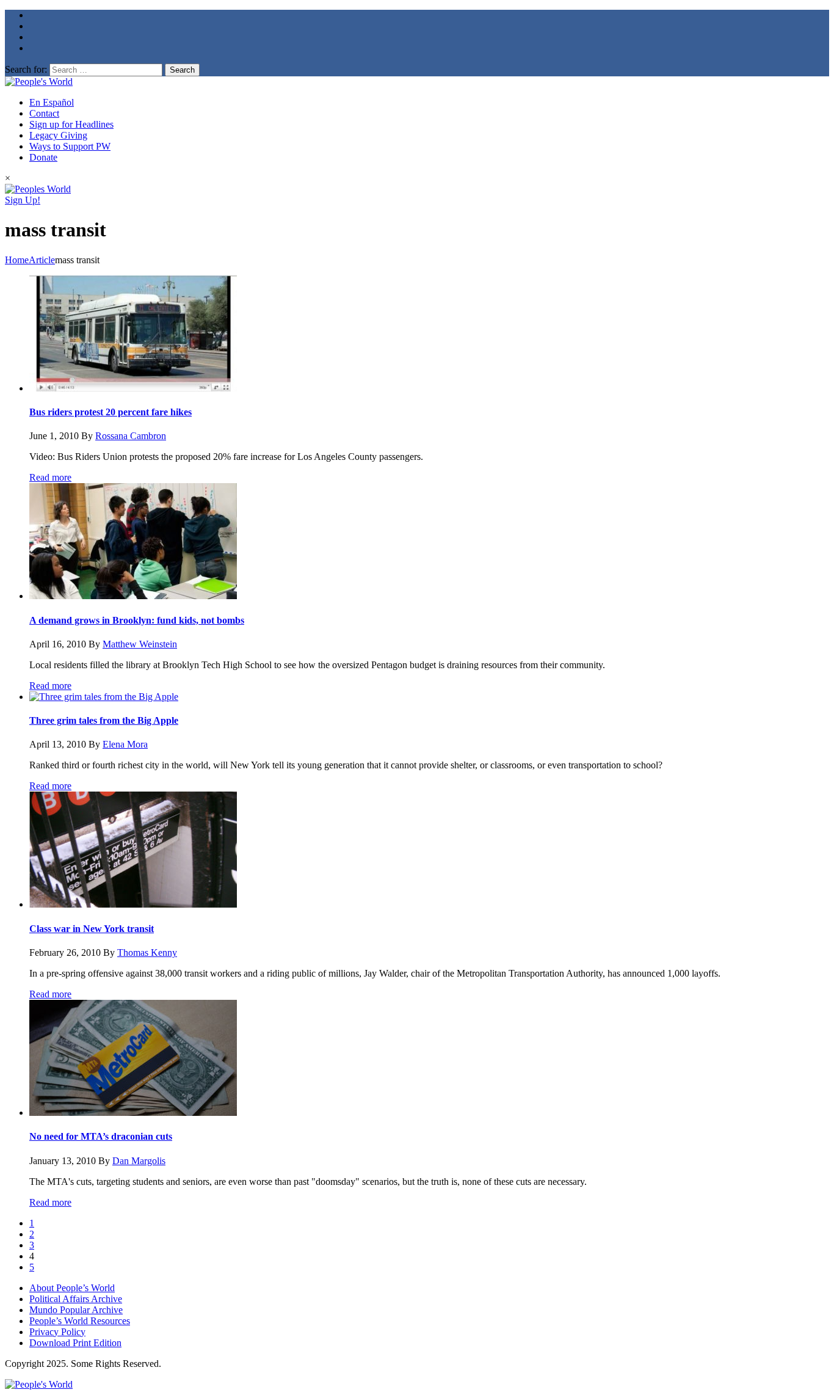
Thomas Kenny (147, 952)
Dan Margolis (138, 1161)
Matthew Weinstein (140, 644)
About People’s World (72, 1288)
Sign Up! (22, 200)
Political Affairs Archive (75, 1299)
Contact (44, 113)
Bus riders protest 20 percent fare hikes (110, 412)
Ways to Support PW (70, 146)
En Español (51, 102)
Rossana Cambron (130, 436)
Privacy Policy (57, 1332)
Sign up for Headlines (71, 124)
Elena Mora (125, 744)
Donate (43, 157)
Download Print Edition (75, 1343)
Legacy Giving (58, 135)
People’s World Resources (79, 1321)
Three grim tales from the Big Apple (103, 720)
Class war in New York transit (91, 928)
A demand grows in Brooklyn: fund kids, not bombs (136, 620)
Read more (50, 477)
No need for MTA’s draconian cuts (100, 1136)
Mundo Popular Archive (76, 1310)
